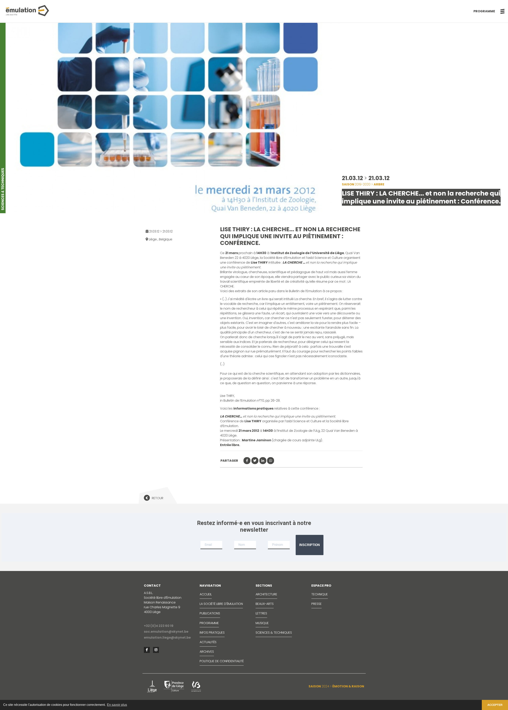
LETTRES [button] (261, 613)
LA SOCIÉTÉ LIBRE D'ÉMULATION (221, 604)
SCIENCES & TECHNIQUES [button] (274, 632)
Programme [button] (484, 11)
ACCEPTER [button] (494, 704)
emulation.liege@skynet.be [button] (167, 637)
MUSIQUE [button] (262, 623)
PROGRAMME (209, 623)
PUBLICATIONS (210, 613)
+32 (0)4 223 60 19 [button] (158, 626)
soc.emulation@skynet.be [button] (166, 631)
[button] (500, 11)
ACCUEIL (206, 594)
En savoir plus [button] (117, 704)
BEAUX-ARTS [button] (265, 604)
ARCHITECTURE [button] (266, 594)
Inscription (309, 545)
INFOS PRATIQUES (212, 632)
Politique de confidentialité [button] (222, 661)
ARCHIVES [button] (207, 651)
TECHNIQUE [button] (319, 594)
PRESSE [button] (316, 604)
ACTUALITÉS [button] (208, 642)
